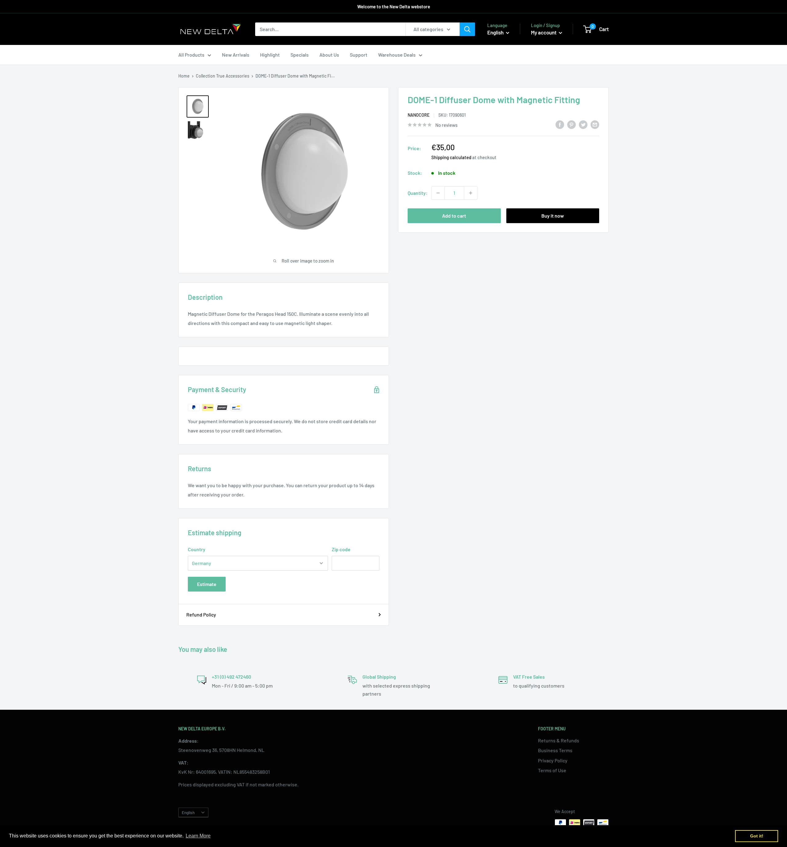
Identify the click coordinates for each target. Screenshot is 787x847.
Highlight (270, 55)
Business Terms (555, 750)
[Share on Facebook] (560, 124)
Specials (300, 55)
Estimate (206, 584)
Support (358, 55)
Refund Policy (201, 614)
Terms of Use (552, 770)
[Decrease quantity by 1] (438, 193)
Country (196, 549)
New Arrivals (235, 55)
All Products (191, 55)
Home (184, 75)
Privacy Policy (553, 760)
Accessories (237, 75)
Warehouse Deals (397, 55)
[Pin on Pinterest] (571, 124)
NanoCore (418, 115)
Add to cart (454, 216)
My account (544, 32)
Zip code (341, 549)
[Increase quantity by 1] (470, 193)
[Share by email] (595, 124)
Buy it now (552, 216)
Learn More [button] (198, 835)
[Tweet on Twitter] (583, 124)
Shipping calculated (451, 157)
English (188, 812)
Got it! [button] (756, 835)
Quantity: (418, 193)
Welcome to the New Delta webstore (393, 6)
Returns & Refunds (558, 740)
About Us (329, 55)
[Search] (467, 29)
